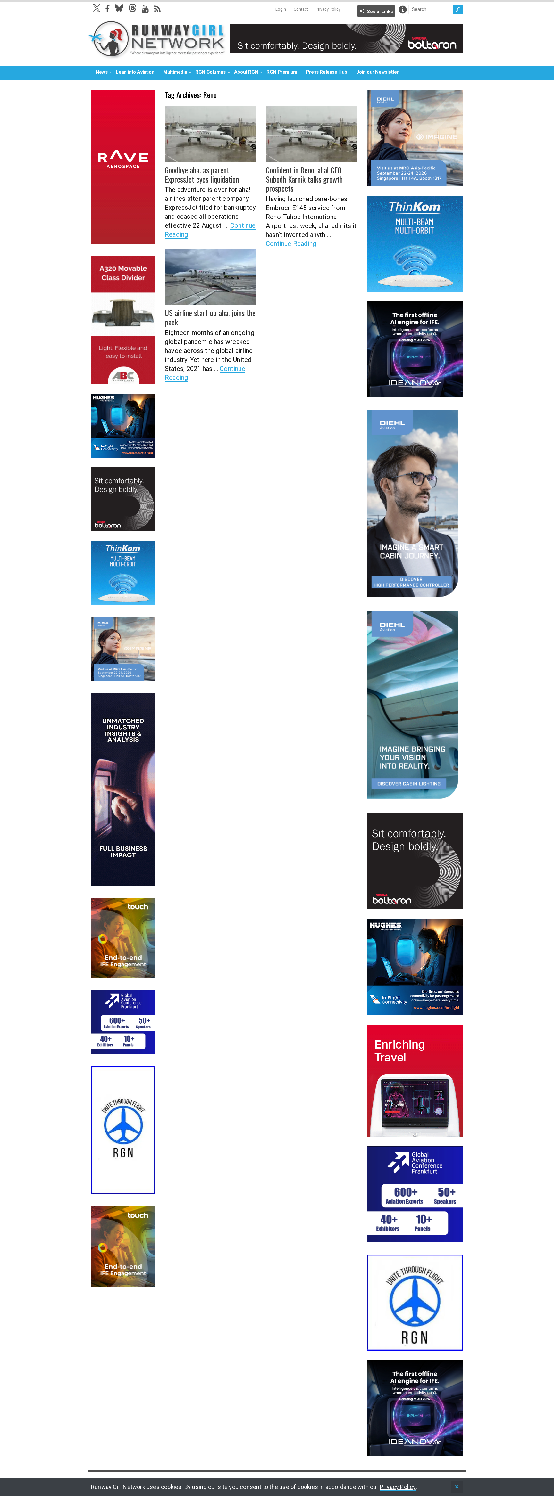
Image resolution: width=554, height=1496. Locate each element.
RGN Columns (210, 72)
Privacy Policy (328, 9)
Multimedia (175, 72)
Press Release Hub (326, 72)
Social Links (380, 11)
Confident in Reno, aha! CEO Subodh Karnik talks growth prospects (304, 179)
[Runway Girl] (157, 55)
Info (403, 9)
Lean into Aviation (135, 72)
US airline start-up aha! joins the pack (210, 317)
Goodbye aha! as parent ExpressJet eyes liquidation (202, 174)
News (101, 72)
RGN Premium (281, 72)
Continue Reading (291, 244)
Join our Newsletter (377, 72)
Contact (301, 9)
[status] (457, 1487)
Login (280, 9)
